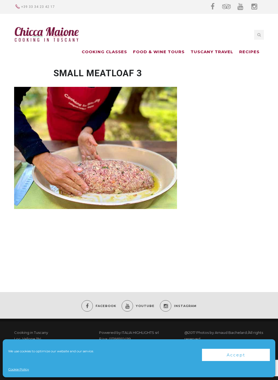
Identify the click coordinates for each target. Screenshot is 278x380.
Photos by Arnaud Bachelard (221, 332)
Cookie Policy (18, 369)
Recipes (249, 51)
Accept (236, 354)
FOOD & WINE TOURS (159, 51)
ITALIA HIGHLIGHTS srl (140, 332)
